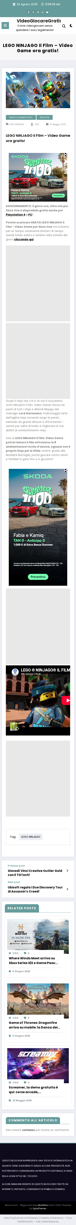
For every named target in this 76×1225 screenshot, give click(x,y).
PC (30, 215)
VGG (37, 124)
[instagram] (42, 12)
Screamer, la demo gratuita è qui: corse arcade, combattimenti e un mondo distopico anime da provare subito (33, 1089)
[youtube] (47, 12)
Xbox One (44, 117)
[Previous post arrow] (67, 870)
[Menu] (5, 25)
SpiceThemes (39, 1208)
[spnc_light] (71, 26)
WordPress (43, 1205)
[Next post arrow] (67, 889)
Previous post (16, 865)
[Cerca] (64, 26)
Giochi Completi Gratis (21, 117)
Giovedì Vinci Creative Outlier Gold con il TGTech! (35, 873)
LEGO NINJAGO (16, 124)
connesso (28, 1130)
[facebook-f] (28, 12)
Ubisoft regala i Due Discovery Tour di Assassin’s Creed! (35, 889)
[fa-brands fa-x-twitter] (33, 12)
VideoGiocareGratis (39, 21)
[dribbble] (38, 12)
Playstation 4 (15, 215)
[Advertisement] (38, 283)
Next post (14, 882)
